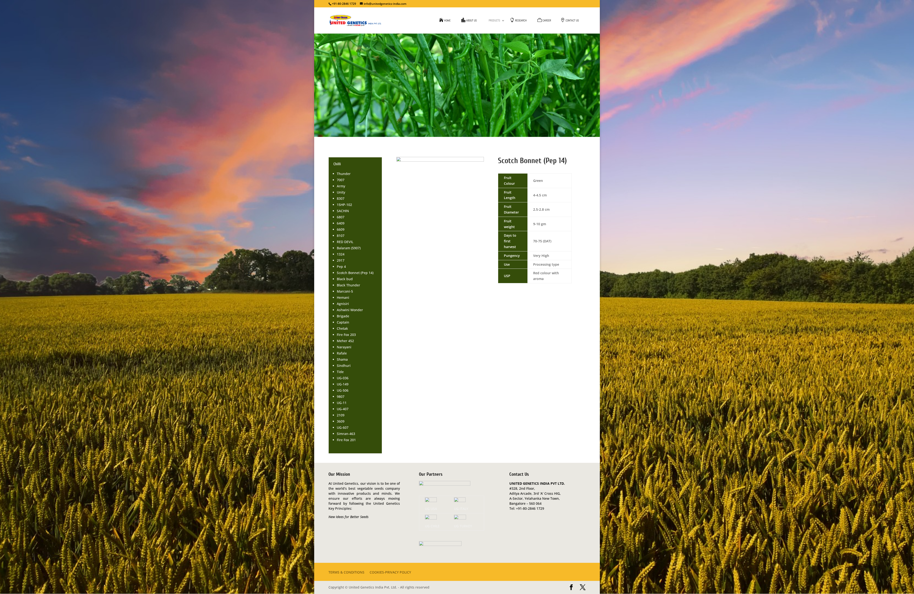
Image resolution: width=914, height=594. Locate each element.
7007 (340, 180)
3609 (340, 421)
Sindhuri (344, 365)
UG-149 (342, 384)
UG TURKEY (463, 526)
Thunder (344, 173)
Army (341, 186)
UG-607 (342, 427)
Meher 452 (345, 341)
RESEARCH (521, 20)
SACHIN (343, 211)
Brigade (343, 316)
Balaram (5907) (349, 248)
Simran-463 (346, 433)
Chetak (342, 328)
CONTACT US (572, 20)
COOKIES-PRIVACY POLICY (390, 572)
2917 (340, 260)
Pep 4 (341, 266)
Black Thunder (348, 285)
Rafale (342, 353)
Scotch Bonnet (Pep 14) (355, 272)
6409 (340, 223)
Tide (340, 371)
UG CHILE (432, 526)
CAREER (546, 20)
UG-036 (342, 378)
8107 (340, 235)
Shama (342, 359)
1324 (340, 254)
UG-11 (342, 402)
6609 (340, 229)
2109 (340, 415)
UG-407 (342, 409)
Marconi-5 (345, 291)
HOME (447, 20)
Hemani (343, 297)
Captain (343, 322)
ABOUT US (471, 20)
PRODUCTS (494, 20)
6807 (340, 217)
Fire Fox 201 (346, 440)
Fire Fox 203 (346, 334)
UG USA (431, 508)
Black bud (345, 279)
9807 (340, 396)
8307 (340, 198)
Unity (341, 192)
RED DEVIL (345, 242)
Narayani (344, 347)
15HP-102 (344, 204)
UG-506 (342, 390)
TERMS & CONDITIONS (346, 572)
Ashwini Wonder (350, 310)
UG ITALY (461, 508)
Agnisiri (343, 303)
